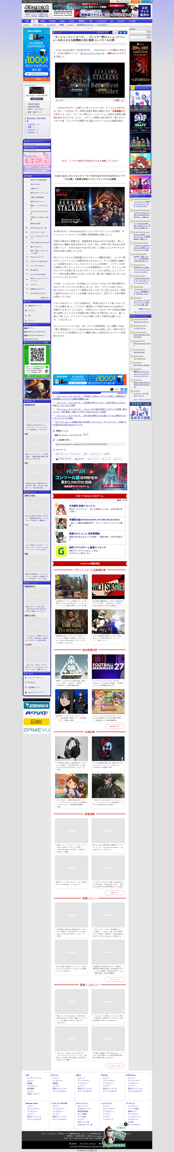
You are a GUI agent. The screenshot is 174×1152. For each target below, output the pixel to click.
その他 (130, 1122)
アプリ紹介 (82, 1117)
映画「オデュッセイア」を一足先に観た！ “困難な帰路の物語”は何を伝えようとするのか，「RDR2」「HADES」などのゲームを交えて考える (36, 456)
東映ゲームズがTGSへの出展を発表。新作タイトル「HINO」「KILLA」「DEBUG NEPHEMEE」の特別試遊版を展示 (71, 683)
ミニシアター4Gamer (37, 265)
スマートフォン (82, 1103)
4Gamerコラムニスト (37, 257)
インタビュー (51, 24)
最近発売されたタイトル (85, 24)
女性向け (82, 21)
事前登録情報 (83, 1111)
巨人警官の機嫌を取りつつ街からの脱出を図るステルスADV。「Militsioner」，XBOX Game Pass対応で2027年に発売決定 (108, 603)
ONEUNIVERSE (34, 104)
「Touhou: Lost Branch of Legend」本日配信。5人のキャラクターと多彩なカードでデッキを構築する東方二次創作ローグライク (142, 248)
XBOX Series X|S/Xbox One (37, 332)
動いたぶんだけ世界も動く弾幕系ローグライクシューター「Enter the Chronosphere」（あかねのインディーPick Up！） (108, 847)
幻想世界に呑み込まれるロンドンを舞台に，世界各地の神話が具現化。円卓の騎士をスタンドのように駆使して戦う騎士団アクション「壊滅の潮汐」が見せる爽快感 (108, 970)
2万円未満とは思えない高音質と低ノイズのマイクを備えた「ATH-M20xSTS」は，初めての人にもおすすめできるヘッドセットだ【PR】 (71, 766)
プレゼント (32, 310)
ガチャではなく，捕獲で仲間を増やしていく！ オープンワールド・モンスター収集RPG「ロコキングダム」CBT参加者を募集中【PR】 (71, 803)
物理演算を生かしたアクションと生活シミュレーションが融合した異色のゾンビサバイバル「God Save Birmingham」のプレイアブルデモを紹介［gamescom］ (71, 639)
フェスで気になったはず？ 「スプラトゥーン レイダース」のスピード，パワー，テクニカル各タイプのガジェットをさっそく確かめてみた (36, 547)
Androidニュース (84, 1109)
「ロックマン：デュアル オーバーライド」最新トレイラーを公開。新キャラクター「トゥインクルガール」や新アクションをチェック (142, 302)
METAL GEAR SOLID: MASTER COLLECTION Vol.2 (142, 385)
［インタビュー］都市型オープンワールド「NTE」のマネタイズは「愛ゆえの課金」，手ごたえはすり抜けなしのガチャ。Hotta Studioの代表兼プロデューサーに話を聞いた (142, 204)
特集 (29, 127)
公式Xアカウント (35, 1)
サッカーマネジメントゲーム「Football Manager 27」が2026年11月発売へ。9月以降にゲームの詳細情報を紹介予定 (108, 683)
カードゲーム (133, 1114)
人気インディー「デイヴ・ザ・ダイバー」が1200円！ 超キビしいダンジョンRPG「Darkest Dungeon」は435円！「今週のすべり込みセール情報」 (71, 848)
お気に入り (125, 1)
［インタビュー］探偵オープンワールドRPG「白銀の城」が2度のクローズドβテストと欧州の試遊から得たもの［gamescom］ (37, 638)
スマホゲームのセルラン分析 (39, 213)
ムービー (70, 24)
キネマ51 (33, 284)
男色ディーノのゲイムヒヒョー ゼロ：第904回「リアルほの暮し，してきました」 (71, 883)
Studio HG (80, 459)
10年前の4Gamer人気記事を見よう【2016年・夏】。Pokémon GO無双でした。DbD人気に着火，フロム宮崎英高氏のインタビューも (37, 485)
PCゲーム (31, 328)
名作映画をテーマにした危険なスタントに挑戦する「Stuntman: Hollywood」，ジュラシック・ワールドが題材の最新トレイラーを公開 (71, 603)
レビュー (26, 24)
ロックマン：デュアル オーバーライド (141, 394)
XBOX (42, 21)
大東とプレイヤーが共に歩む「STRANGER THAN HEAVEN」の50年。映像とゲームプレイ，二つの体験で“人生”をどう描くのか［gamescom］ (36, 609)
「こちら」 (99, 1136)
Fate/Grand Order (139, 352)
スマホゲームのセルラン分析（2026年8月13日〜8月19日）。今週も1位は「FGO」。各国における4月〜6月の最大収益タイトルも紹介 (108, 884)
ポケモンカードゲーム (141, 322)
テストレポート (109, 1109)
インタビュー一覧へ (115, 1066)
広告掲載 (102, 1143)
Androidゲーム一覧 (85, 1125)
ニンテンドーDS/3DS (59, 1103)
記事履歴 (136, 1)
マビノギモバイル (140, 358)
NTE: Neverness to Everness (142, 345)
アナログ (121, 21)
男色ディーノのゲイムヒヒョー (39, 207)
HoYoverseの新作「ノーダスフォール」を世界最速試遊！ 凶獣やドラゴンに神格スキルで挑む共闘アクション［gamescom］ (142, 237)
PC (34, 21)
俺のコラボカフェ (36, 247)
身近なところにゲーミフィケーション (39, 279)
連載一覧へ (45, 297)
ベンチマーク (108, 1119)
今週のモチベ (34, 188)
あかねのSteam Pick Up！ (38, 293)
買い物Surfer (34, 270)
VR (91, 21)
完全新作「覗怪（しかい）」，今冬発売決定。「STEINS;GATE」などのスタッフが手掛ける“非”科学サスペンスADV (142, 259)
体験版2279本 (43, 16)
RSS (24, 1)
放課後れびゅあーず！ (37, 289)
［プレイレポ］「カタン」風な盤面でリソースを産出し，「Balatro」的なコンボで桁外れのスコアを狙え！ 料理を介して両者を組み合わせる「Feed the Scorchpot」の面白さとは (108, 933)
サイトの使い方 (49, 1)
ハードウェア (101, 21)
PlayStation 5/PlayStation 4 (36, 335)
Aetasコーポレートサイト (36, 692)
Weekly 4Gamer (35, 184)
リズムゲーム (133, 1119)
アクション (97, 454)
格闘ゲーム (132, 1111)
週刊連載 (30, 1088)
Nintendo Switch (33, 339)
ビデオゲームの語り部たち (39, 261)
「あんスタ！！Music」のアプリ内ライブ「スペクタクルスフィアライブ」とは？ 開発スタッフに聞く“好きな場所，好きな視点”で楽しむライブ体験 (36, 667)
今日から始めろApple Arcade (39, 242)
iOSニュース (82, 1106)
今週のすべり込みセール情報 (39, 218)
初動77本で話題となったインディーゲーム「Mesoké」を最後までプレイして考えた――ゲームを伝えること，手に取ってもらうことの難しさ (36, 576)
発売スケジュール (59, 1088)
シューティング (134, 1117)
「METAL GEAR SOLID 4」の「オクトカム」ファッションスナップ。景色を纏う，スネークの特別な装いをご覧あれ (36, 427)
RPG (107, 454)
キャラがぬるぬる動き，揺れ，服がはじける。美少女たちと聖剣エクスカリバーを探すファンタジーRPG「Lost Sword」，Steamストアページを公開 (142, 226)
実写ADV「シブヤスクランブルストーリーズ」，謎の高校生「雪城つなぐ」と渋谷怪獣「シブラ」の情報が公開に (71, 718)
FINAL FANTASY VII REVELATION (142, 336)
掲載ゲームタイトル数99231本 (37, 14)
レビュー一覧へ (115, 979)
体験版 (61, 24)
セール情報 (82, 1114)
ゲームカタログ (102, 24)
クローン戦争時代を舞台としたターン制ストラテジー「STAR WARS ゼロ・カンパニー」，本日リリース (108, 638)
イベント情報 (133, 1109)
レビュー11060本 (31, 16)
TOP (27, 21)
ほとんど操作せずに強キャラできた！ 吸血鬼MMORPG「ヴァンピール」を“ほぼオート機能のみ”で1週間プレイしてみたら (37, 518)
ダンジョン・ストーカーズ (36, 95)
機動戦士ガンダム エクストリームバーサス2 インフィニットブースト (142, 374)
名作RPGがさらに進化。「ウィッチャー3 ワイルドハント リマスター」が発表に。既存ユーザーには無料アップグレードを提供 (142, 269)
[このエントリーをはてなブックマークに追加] (124, 33)
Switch (62, 21)
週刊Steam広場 (35, 223)
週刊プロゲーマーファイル (39, 193)
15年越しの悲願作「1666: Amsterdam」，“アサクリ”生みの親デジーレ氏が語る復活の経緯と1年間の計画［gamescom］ (108, 1055)
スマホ (71, 21)
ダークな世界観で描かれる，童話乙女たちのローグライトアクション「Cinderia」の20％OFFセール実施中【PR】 (108, 765)
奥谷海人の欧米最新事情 (38, 180)
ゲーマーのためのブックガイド (39, 237)
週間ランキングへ (145, 309)
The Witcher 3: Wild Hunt (142, 365)
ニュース (31, 124)
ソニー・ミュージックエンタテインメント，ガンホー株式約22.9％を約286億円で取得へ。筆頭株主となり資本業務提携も (108, 718)
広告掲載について (34, 687)
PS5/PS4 (52, 21)
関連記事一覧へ (122, 393)
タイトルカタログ (59, 1091)
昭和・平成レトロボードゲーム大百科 (39, 252)
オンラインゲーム (34, 1078)
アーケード (130, 1103)
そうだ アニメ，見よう (38, 232)
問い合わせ (62, 1)
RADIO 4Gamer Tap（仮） (39, 228)
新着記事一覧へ (115, 726)
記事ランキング (33, 1094)
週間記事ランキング (35, 305)
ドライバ (31, 320)
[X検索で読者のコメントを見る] (110, 32)
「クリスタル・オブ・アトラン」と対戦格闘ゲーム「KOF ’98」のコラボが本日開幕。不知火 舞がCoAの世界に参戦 (142, 291)
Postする (115, 32)
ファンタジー (94, 459)
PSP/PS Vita (131, 1075)
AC (112, 21)
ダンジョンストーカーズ (92, 53)
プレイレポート (38, 24)
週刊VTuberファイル (37, 201)
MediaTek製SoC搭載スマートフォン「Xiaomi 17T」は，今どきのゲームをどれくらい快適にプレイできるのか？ (71, 969)
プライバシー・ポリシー (88, 1143)
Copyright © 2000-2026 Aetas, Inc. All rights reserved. (87, 1146)
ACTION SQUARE (64, 459)
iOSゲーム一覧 (83, 1122)
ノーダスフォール (140, 328)
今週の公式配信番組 (37, 197)
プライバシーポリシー (35, 677)
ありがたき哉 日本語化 (38, 274)
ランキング (146, 1)
